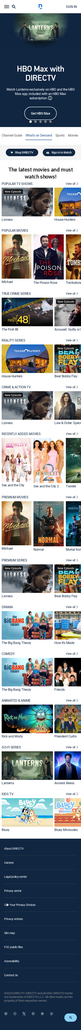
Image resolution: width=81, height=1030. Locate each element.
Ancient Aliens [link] (64, 783)
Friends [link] (59, 689)
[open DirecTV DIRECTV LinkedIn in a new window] (5, 1013)
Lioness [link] (7, 219)
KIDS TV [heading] (8, 794)
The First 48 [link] (10, 329)
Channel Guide (12, 135)
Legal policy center (15, 877)
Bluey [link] (5, 829)
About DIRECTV (13, 848)
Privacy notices (13, 919)
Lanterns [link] (8, 783)
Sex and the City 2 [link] (46, 486)
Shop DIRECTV (24, 152)
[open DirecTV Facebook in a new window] (15, 1013)
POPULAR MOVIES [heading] (15, 230)
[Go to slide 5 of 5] (50, 121)
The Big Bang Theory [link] (16, 642)
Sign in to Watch (62, 152)
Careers (9, 863)
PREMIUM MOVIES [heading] (15, 497)
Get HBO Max (40, 113)
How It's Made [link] (64, 642)
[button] (6, 6)
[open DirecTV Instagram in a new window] (33, 1013)
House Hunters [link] (64, 219)
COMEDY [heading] (8, 654)
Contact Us (11, 975)
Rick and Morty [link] (12, 736)
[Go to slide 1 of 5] (30, 121)
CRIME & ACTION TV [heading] (16, 387)
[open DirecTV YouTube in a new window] (42, 1013)
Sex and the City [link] (13, 485)
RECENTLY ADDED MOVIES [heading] (21, 434)
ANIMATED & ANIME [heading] (16, 700)
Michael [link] (7, 281)
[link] (27, 202)
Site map (9, 933)
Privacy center (13, 891)
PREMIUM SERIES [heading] (14, 560)
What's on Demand (39, 135)
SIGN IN (71, 6)
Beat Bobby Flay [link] (65, 376)
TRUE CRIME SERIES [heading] (16, 293)
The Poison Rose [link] (45, 282)
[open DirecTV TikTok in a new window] (51, 1013)
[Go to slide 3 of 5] (40, 121)
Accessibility (11, 961)
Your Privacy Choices (22, 905)
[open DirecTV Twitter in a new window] (24, 1013)
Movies (73, 135)
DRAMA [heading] (7, 607)
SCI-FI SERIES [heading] (11, 747)
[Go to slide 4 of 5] (45, 121)
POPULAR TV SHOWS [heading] (17, 184)
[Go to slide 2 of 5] (35, 121)
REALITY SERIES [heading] (13, 340)
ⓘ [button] (50, 98)
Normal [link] (38, 549)
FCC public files (13, 947)
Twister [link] (71, 486)
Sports (60, 135)
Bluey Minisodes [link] (65, 829)
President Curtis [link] (65, 736)
